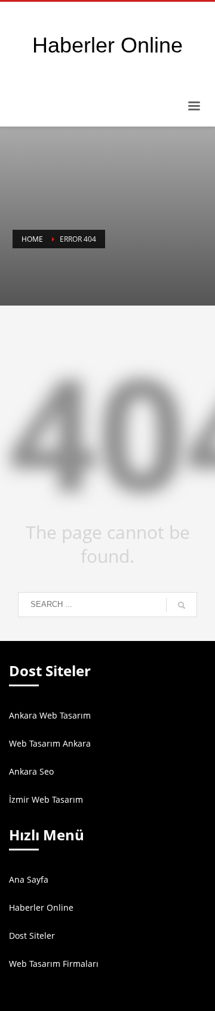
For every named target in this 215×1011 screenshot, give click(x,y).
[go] (181, 605)
